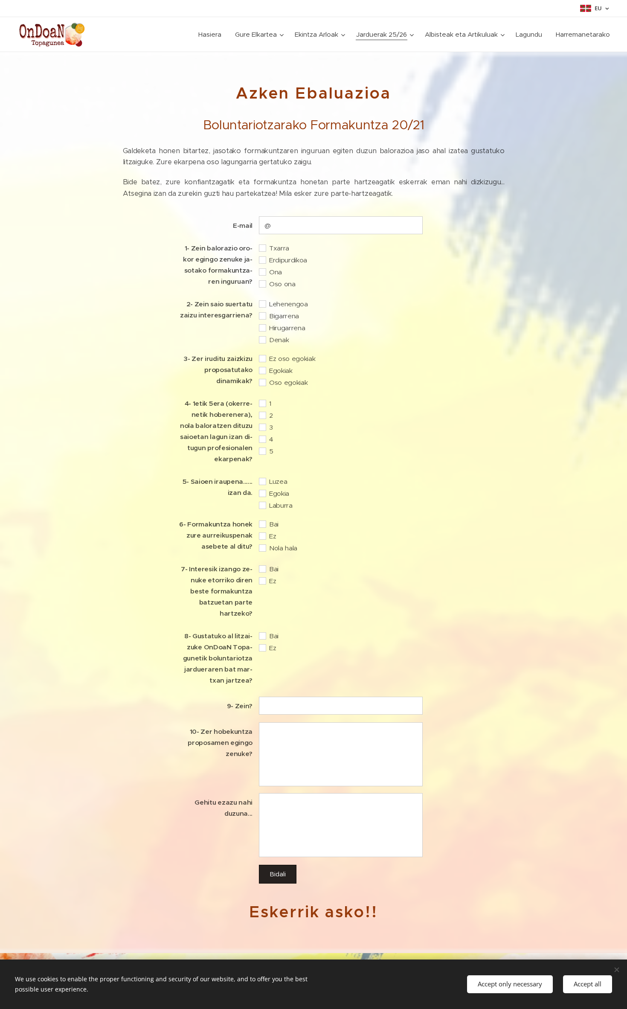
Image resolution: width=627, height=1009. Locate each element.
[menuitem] (212, 34)
